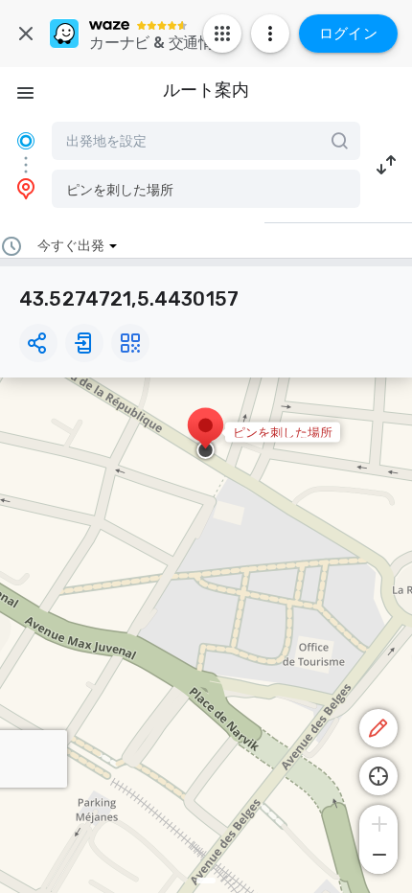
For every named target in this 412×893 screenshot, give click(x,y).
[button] (206, 189)
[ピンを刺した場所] (205, 435)
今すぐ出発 (70, 246)
